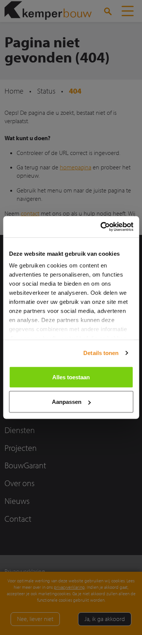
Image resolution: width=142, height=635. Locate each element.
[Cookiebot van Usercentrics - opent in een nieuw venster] (101, 227)
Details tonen (101, 353)
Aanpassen (66, 402)
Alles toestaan (71, 377)
